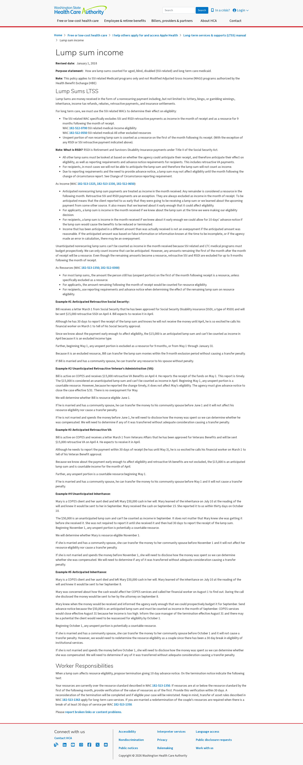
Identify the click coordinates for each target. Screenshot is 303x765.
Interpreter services (171, 731)
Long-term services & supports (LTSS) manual (214, 35)
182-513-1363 (71, 700)
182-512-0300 (110, 268)
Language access (207, 731)
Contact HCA (63, 738)
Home (58, 35)
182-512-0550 (78, 133)
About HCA (209, 20)
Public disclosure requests (214, 740)
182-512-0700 (78, 128)
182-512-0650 (125, 184)
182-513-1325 (86, 184)
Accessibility (127, 731)
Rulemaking (165, 748)
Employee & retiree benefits (125, 20)
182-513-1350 (90, 268)
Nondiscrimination (131, 740)
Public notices (128, 748)
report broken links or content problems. (93, 712)
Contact (235, 20)
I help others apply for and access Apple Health (145, 35)
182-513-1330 (106, 184)
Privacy (162, 740)
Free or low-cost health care (78, 20)
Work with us (204, 748)
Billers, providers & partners (172, 20)
